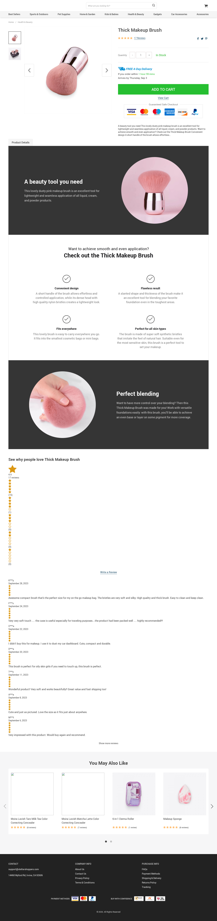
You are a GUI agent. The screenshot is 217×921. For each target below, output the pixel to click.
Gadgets (157, 14)
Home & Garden (87, 14)
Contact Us (80, 873)
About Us (79, 869)
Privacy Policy (82, 878)
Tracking (146, 886)
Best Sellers (14, 14)
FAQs (144, 869)
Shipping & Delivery (151, 878)
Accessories (203, 14)
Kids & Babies (111, 14)
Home (11, 22)
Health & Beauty (136, 14)
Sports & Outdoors (39, 14)
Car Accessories (179, 14)
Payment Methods (151, 873)
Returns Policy (149, 882)
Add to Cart (163, 89)
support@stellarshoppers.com (23, 869)
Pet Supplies (64, 14)
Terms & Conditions (85, 882)
